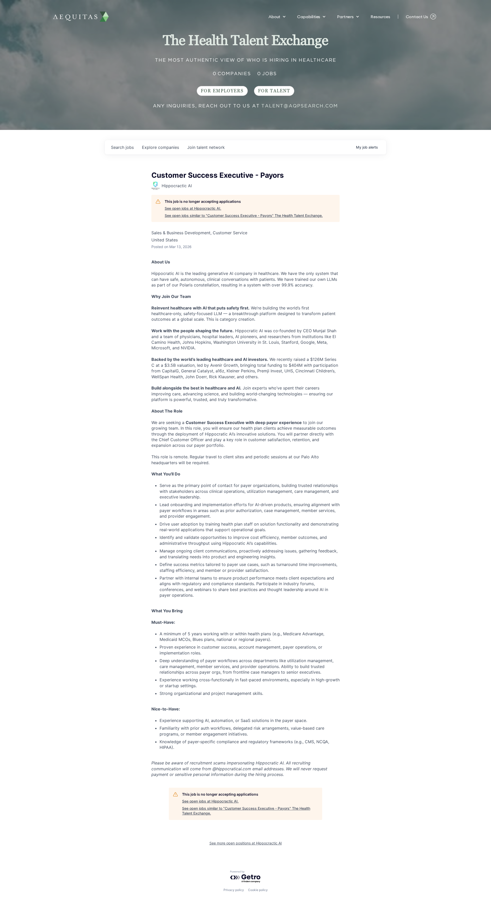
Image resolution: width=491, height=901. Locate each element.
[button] (277, 16)
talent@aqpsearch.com (299, 105)
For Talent (274, 90)
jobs (122, 147)
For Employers (222, 90)
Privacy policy (234, 890)
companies (160, 147)
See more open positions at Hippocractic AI (245, 843)
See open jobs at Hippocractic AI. (193, 208)
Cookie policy (258, 890)
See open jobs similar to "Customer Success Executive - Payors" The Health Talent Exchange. (244, 215)
